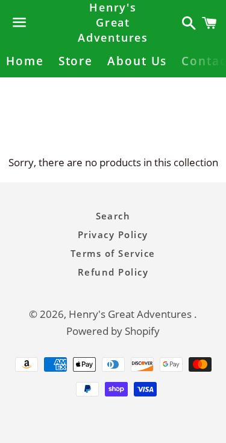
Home (25, 61)
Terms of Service (113, 253)
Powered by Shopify (113, 331)
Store (75, 61)
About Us (137, 61)
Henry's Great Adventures (113, 22)
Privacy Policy (113, 234)
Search (113, 216)
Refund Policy (113, 272)
